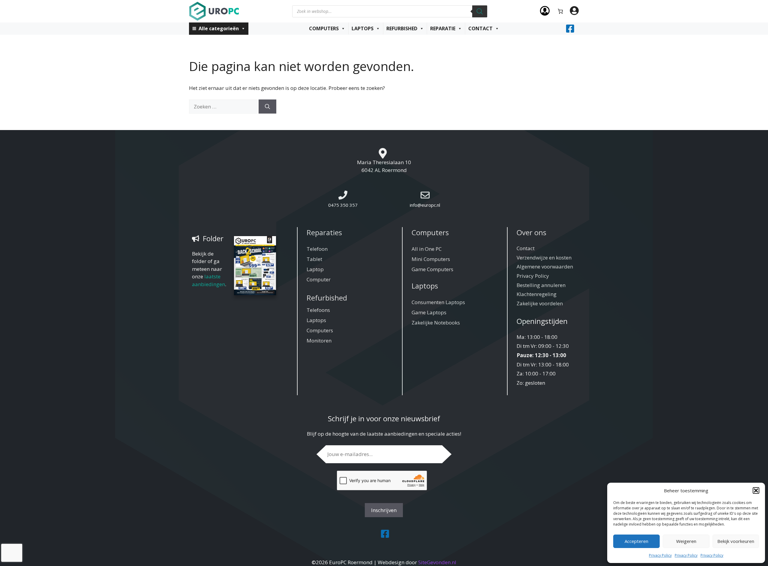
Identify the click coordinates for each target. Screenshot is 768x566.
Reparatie (442, 28)
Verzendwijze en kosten (544, 257)
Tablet (314, 259)
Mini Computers (431, 259)
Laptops (363, 28)
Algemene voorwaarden (545, 266)
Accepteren (636, 541)
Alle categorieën (219, 28)
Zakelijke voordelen (540, 303)
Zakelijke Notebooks (436, 322)
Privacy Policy (660, 555)
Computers (324, 28)
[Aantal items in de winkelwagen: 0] (560, 11)
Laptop (315, 269)
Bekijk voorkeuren (735, 541)
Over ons (531, 232)
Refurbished (401, 28)
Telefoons (318, 310)
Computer (319, 279)
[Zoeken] (479, 11)
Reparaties (324, 232)
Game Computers (432, 269)
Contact (480, 28)
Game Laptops (429, 312)
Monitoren (319, 340)
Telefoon (317, 248)
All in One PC (427, 248)
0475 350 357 (343, 205)
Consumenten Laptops (438, 302)
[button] (756, 490)
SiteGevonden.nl (437, 562)
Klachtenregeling (536, 294)
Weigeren (686, 541)
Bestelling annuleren (541, 285)
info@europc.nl (425, 205)
